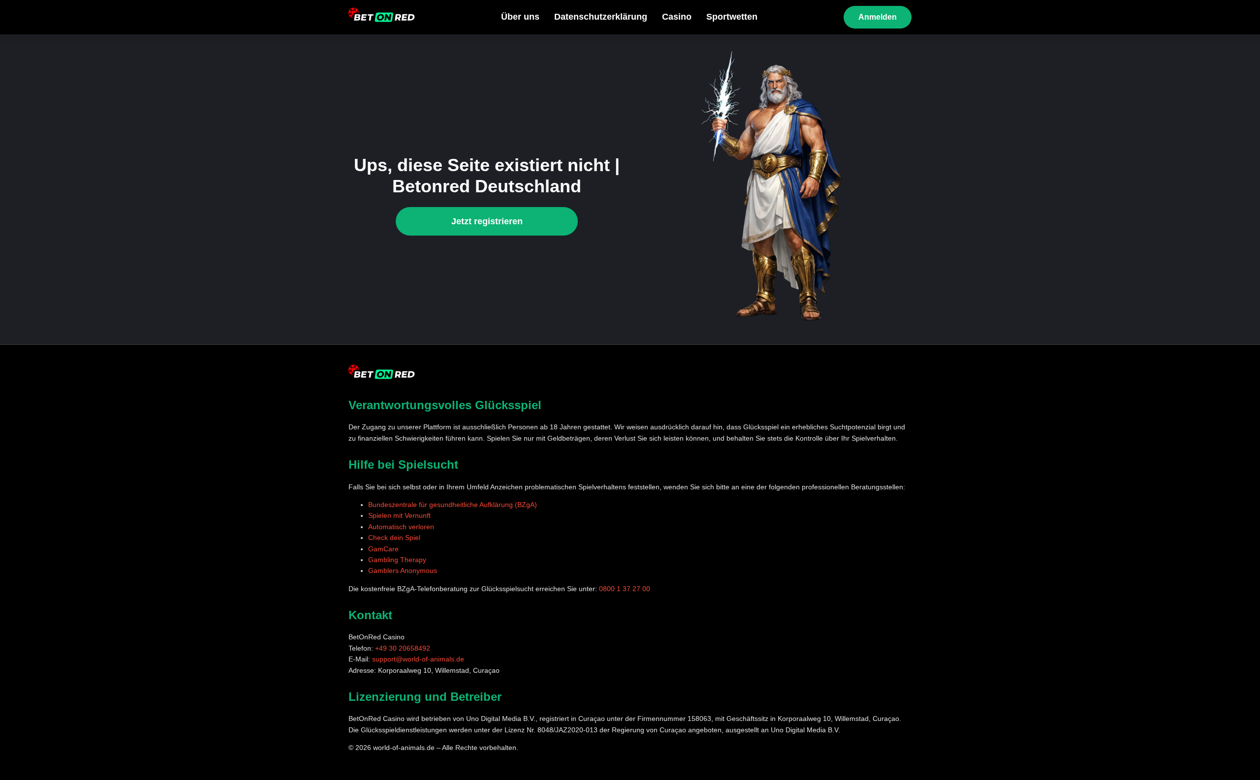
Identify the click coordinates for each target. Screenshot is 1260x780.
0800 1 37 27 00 (624, 589)
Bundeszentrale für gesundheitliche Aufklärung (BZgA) (452, 505)
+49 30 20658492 (402, 648)
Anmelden (877, 17)
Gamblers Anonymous (402, 570)
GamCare (383, 549)
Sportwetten (731, 17)
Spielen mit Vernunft (399, 515)
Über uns (520, 17)
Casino (677, 17)
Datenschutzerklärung (600, 17)
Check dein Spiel (394, 537)
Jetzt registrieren (487, 221)
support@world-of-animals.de (418, 659)
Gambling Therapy (397, 560)
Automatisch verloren (401, 527)
